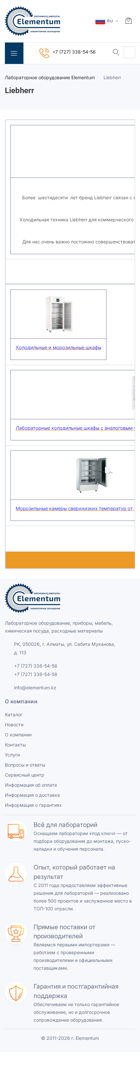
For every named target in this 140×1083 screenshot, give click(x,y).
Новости (14, 724)
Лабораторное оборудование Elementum (50, 77)
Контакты (15, 744)
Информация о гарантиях (33, 805)
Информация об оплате (31, 785)
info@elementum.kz (35, 687)
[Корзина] (128, 21)
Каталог (13, 714)
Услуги (12, 754)
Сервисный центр (24, 775)
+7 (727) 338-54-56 (35, 666)
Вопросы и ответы (25, 765)
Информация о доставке (32, 795)
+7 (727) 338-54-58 (35, 674)
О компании (18, 734)
